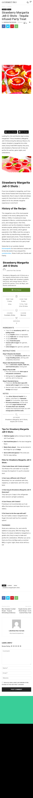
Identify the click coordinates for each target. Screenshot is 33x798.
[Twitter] (8, 26)
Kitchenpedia (6, 248)
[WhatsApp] (16, 26)
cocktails (9, 585)
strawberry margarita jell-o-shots (11, 587)
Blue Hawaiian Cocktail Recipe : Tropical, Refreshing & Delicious (8, 611)
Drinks (9, 9)
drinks (15, 585)
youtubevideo (6, 253)
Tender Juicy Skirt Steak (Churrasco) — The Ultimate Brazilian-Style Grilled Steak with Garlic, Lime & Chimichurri (16, 760)
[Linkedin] (2, 787)
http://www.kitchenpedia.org (16, 633)
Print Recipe (24, 132)
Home (3, 6)
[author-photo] (16, 628)
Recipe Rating (6, 646)
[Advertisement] (16, 47)
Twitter (6, 791)
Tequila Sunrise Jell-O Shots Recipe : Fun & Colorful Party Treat (24, 611)
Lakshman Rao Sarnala (9, 22)
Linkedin (7, 788)
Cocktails (9, 6)
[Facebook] (4, 26)
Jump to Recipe (11, 132)
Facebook (7, 784)
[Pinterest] (12, 26)
